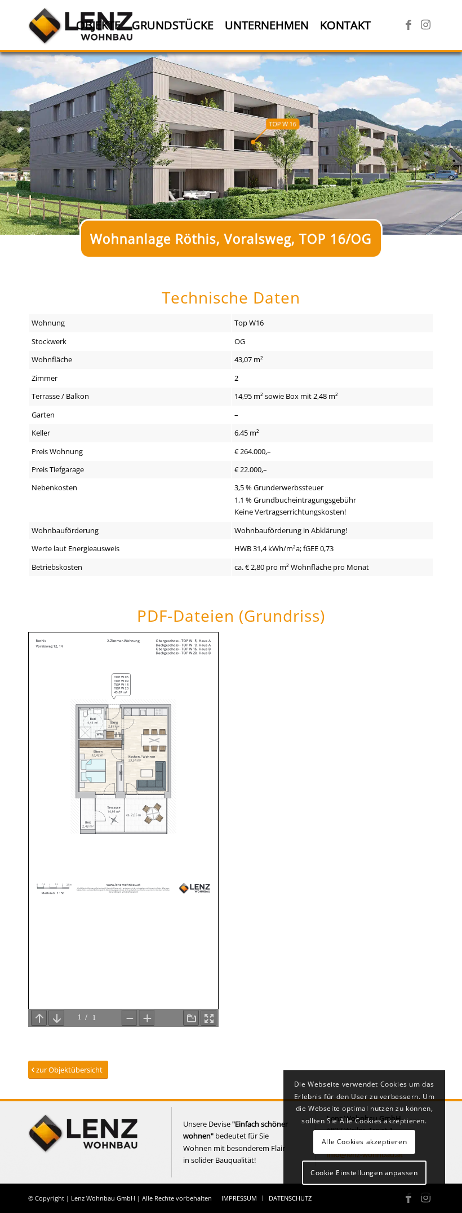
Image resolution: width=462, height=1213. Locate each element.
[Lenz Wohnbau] (84, 1156)
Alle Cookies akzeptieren (364, 1141)
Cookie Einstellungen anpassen (363, 1172)
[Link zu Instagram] (425, 24)
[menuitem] (98, 25)
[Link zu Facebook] (408, 24)
